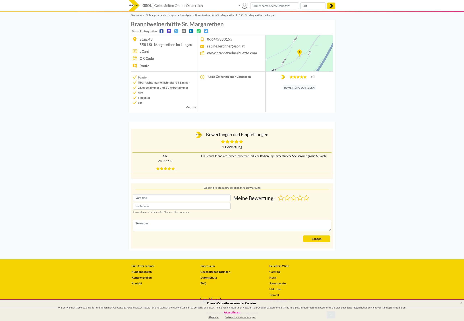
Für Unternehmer (143, 266)
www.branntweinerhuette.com (232, 53)
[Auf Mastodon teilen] (169, 31)
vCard (144, 51)
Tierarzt (274, 295)
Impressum (207, 266)
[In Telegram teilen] (206, 31)
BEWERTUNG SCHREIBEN (299, 87)
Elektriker (275, 289)
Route (144, 66)
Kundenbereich (142, 271)
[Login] (243, 6)
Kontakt (137, 283)
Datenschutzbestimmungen (240, 317)
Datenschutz (208, 277)
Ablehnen (213, 317)
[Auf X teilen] (176, 31)
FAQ (203, 283)
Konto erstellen (142, 277)
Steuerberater (278, 283)
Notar (273, 277)
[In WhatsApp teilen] (199, 31)
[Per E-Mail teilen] (184, 31)
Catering (274, 271)
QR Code (147, 58)
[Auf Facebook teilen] (161, 31)
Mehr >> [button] (190, 107)
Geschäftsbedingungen (215, 271)
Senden (317, 238)
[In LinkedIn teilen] (191, 31)
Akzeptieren (232, 312)
